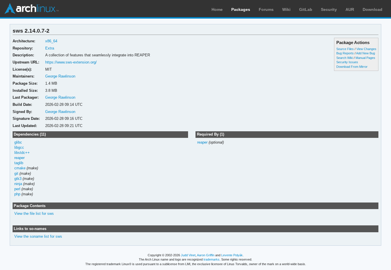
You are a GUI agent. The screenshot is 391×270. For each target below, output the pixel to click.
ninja (18, 184)
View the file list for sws (34, 213)
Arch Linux (31, 8)
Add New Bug (365, 53)
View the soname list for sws (38, 236)
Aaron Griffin (205, 255)
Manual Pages (365, 57)
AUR (349, 9)
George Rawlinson (60, 76)
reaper (19, 158)
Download (372, 9)
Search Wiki (344, 57)
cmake (19, 168)
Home (217, 9)
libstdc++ (22, 152)
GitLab (305, 9)
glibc (18, 142)
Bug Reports (345, 53)
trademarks (212, 259)
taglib (18, 163)
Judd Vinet (188, 255)
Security (329, 9)
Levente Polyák (232, 255)
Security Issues (347, 62)
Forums (266, 9)
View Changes (366, 49)
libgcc (19, 147)
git (16, 173)
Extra (49, 48)
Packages (240, 9)
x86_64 (51, 41)
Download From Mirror (352, 66)
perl (17, 189)
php (17, 194)
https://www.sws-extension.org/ (71, 62)
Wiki (286, 9)
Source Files (345, 49)
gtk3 (17, 178)
